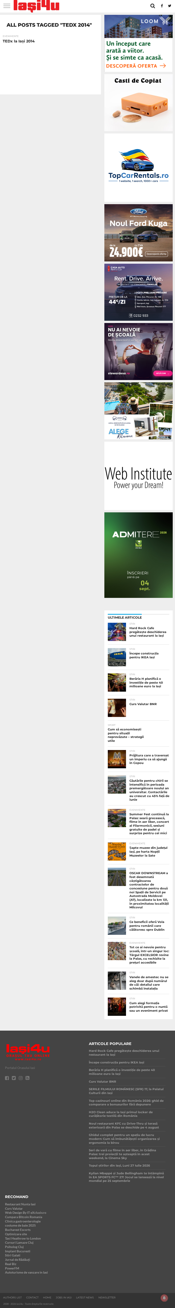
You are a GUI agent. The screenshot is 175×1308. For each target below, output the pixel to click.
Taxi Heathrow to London (23, 1238)
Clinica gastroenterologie (23, 1221)
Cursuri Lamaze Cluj (19, 1242)
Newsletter (107, 1297)
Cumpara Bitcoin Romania (23, 1217)
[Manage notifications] (164, 1298)
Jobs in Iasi (64, 1297)
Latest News (85, 1297)
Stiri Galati (12, 1255)
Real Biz (10, 1264)
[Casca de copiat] (138, 132)
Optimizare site (16, 1234)
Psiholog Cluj (14, 1247)
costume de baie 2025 (20, 1225)
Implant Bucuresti (17, 1251)
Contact (32, 1297)
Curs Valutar (14, 1208)
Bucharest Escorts (18, 1230)
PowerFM (12, 1268)
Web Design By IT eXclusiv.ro (25, 1212)
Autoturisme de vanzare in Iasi (26, 1272)
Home (47, 1297)
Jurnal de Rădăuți (17, 1259)
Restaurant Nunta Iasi (20, 1204)
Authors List (12, 1297)
